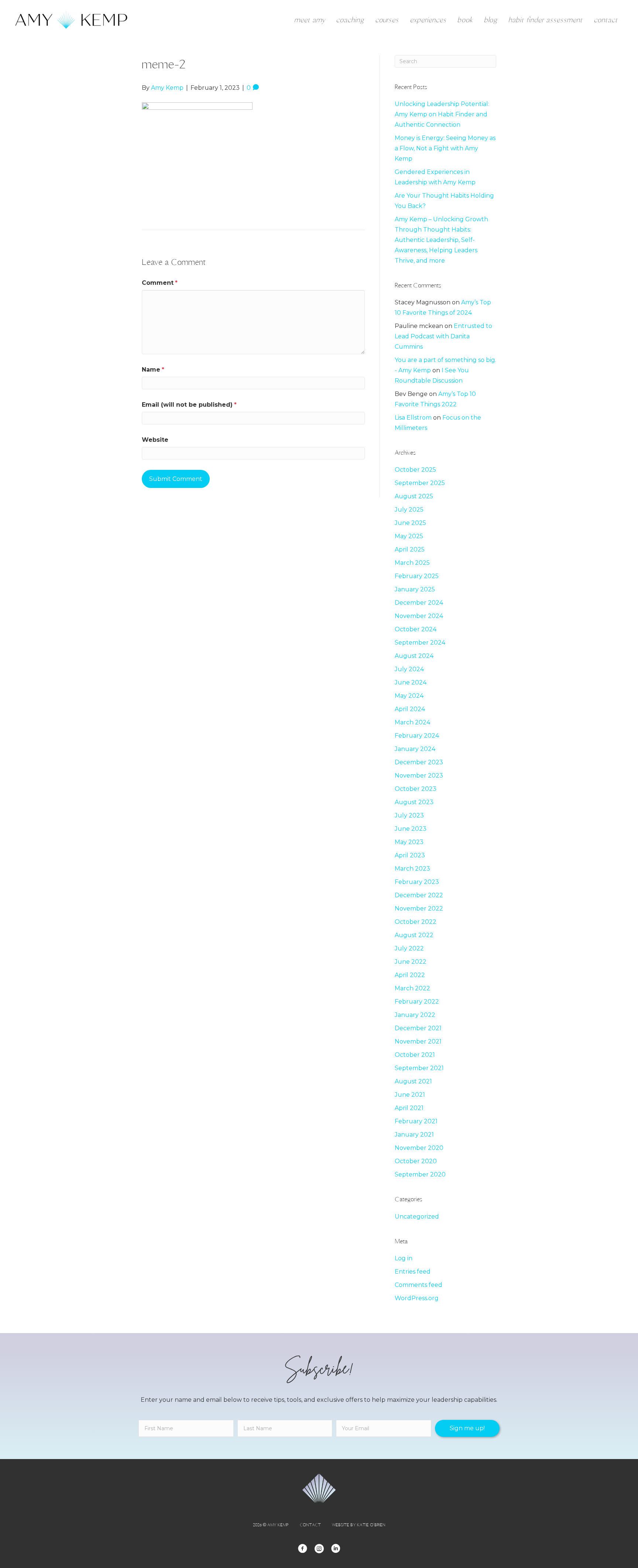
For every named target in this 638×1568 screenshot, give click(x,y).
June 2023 (410, 828)
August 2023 (414, 802)
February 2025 (417, 576)
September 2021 (419, 1068)
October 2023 (415, 788)
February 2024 (417, 735)
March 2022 (412, 988)
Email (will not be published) (189, 404)
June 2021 (410, 1094)
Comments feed (418, 1284)
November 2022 (419, 908)
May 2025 (409, 536)
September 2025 (420, 482)
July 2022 (409, 948)
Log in (403, 1258)
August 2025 (414, 496)
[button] (467, 1428)
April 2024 (410, 709)
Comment (160, 282)
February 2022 (417, 1001)
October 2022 (415, 921)
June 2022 (410, 961)
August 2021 (413, 1081)
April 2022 (410, 974)
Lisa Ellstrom (413, 417)
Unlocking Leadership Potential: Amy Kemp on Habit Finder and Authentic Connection (442, 114)
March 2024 (412, 722)
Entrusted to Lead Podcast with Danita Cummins (443, 336)
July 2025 (409, 509)
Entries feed (413, 1271)
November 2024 (419, 615)
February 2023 (417, 881)
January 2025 (415, 589)
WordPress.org (417, 1298)
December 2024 (419, 602)
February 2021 (416, 1121)
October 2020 (416, 1161)
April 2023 (410, 855)
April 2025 (410, 549)
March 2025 (412, 562)
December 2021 (418, 1028)
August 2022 (414, 935)
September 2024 (420, 642)
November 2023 (419, 775)
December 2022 (419, 895)
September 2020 (420, 1174)
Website (155, 439)
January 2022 (415, 1014)
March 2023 (412, 868)
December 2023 (419, 762)
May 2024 (409, 695)
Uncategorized (417, 1216)
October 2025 (415, 469)
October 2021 (415, 1054)
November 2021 (418, 1041)
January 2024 (415, 748)
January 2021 (414, 1134)
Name (153, 369)
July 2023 (409, 815)
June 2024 (410, 682)
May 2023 (409, 842)
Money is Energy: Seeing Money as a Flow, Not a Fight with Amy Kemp (445, 148)
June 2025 (410, 522)
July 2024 (409, 669)
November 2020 (419, 1147)
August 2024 (414, 655)
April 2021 (409, 1107)
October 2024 (415, 629)
